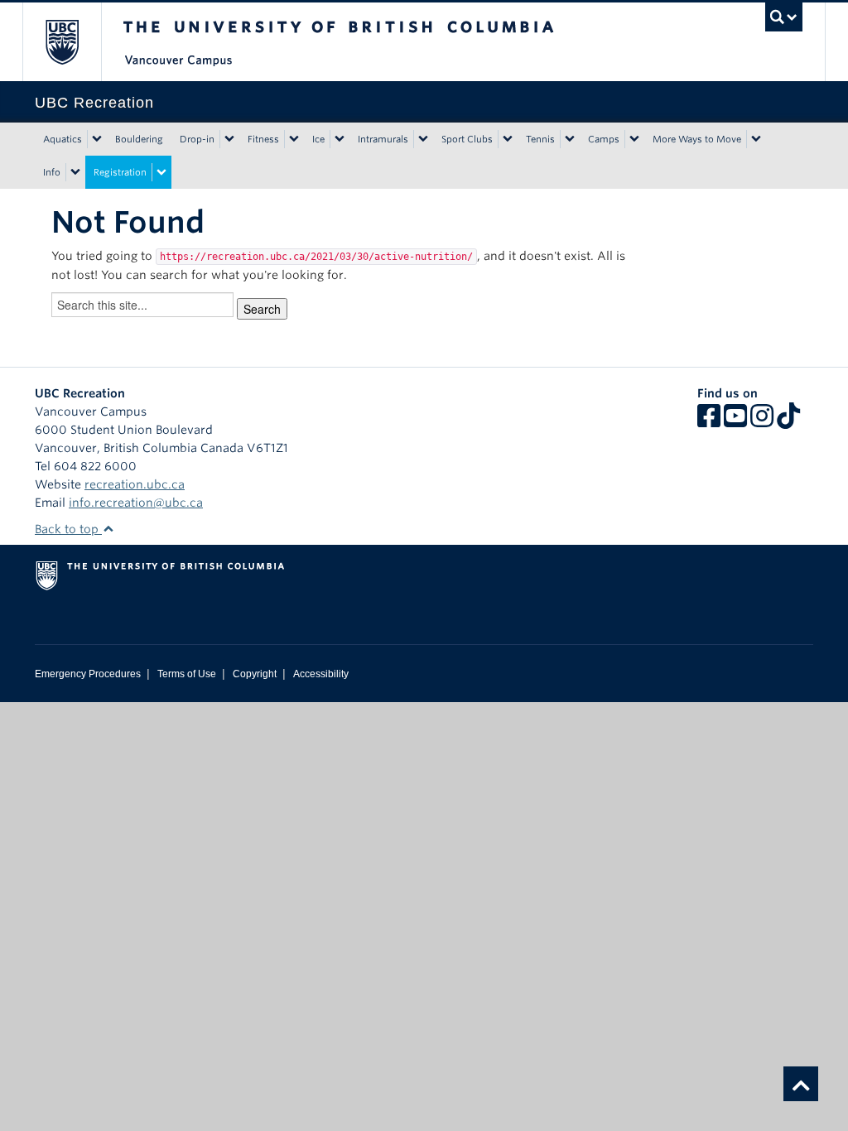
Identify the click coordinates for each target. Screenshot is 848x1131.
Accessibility (321, 674)
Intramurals (383, 139)
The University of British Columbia (74, 41)
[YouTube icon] (735, 421)
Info (51, 172)
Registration (120, 172)
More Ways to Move (697, 139)
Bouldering (139, 139)
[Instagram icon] (761, 421)
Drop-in (197, 139)
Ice (318, 139)
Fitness (263, 139)
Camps (603, 139)
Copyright (255, 674)
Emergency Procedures (88, 674)
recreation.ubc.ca (134, 484)
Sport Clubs (467, 139)
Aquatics (62, 139)
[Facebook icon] (708, 421)
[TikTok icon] (788, 421)
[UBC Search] (783, 16)
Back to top (68, 529)
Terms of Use (186, 674)
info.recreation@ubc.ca (136, 502)
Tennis (540, 139)
